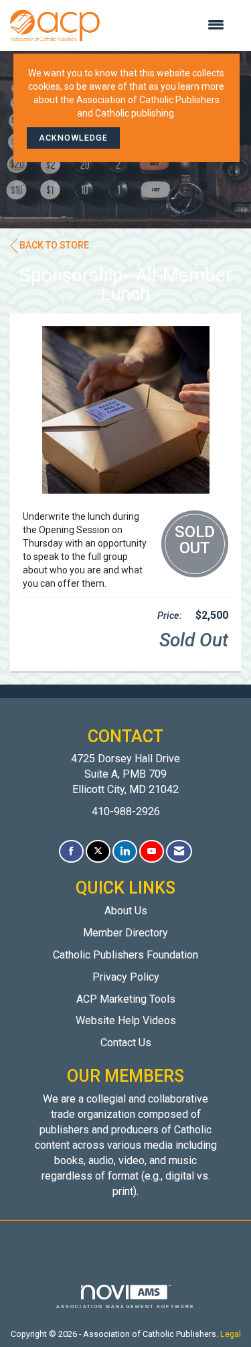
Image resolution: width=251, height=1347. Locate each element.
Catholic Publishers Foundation (125, 954)
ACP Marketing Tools (125, 999)
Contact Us (125, 1042)
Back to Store (54, 245)
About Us (125, 910)
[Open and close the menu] (168, 25)
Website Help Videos (126, 1020)
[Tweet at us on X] (98, 851)
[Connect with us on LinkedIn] (124, 851)
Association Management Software (125, 1306)
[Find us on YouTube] (151, 851)
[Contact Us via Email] (179, 851)
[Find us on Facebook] (71, 851)
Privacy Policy (125, 977)
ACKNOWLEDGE (73, 138)
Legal (230, 1334)
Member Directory (125, 932)
